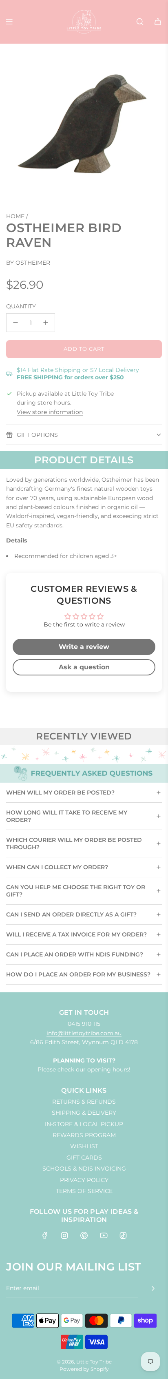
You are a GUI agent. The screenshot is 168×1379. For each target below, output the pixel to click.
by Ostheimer (28, 262)
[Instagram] (64, 1235)
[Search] (140, 22)
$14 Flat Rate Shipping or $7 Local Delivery (78, 373)
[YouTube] (104, 1235)
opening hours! (108, 1069)
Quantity (21, 306)
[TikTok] (123, 1235)
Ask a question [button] (84, 667)
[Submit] (153, 1288)
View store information (50, 412)
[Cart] (158, 22)
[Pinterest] (84, 1235)
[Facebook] (45, 1235)
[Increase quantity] (46, 323)
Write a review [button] (84, 647)
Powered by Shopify (84, 1369)
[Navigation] (9, 22)
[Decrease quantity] (15, 323)
